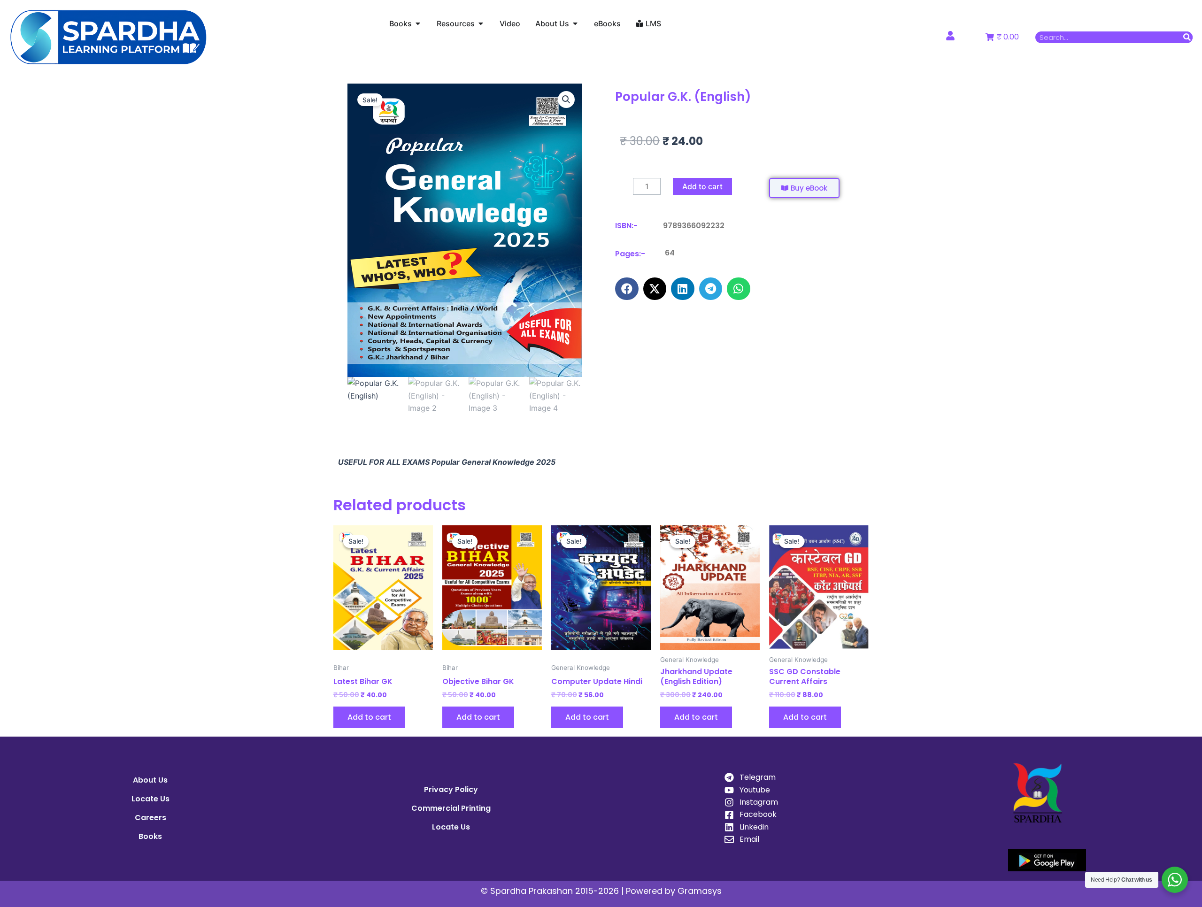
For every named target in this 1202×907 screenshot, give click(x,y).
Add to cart (702, 186)
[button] (566, 99)
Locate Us (150, 798)
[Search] (1187, 37)
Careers (150, 817)
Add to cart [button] (369, 717)
